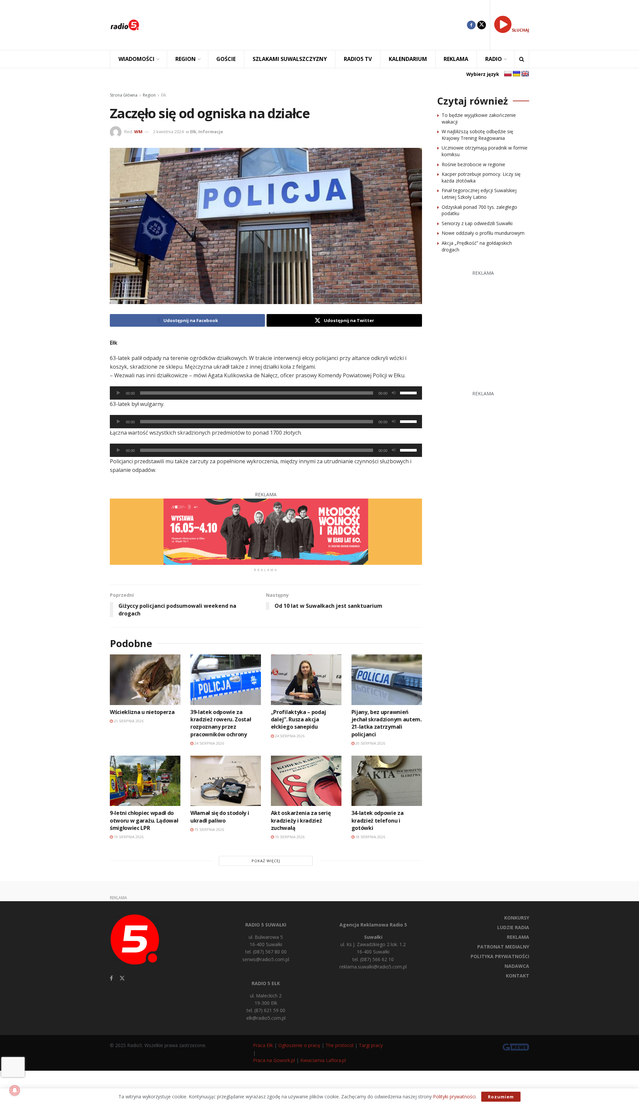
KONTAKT (517, 975)
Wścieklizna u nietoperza (142, 712)
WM (138, 132)
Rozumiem (501, 1097)
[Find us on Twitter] (481, 25)
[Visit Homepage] (125, 25)
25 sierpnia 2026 (128, 720)
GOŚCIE (226, 59)
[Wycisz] (393, 393)
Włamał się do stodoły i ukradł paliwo (219, 816)
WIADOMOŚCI (136, 59)
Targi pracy (371, 1045)
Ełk (163, 95)
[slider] (409, 392)
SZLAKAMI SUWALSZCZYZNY (290, 59)
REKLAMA (456, 59)
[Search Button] (521, 59)
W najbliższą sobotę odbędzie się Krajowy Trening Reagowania (477, 134)
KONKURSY (516, 918)
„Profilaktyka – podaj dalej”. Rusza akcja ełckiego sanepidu (298, 719)
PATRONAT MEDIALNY (503, 946)
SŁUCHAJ (520, 30)
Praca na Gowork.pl (274, 1060)
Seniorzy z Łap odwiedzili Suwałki (477, 223)
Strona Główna (123, 95)
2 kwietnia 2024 (168, 132)
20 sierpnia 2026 (369, 743)
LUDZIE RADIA (513, 927)
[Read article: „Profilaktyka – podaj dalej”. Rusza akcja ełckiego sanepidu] (306, 679)
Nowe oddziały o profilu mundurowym (483, 233)
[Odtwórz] (118, 393)
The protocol (339, 1045)
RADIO (493, 59)
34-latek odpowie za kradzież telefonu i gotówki (377, 820)
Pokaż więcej (266, 860)
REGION (185, 59)
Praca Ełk (263, 1045)
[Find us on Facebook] (471, 25)
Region (149, 95)
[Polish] (508, 74)
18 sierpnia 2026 (369, 836)
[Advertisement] (308, 25)
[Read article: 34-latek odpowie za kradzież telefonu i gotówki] (386, 781)
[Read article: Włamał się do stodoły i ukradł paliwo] (225, 781)
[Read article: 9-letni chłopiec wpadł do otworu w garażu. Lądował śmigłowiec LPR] (145, 781)
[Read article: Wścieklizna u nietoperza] (145, 679)
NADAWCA (517, 966)
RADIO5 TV (358, 59)
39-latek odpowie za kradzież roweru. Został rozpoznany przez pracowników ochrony (220, 723)
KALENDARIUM (408, 59)
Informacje (210, 132)
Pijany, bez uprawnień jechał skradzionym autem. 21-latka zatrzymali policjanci (386, 723)
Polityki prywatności (454, 1096)
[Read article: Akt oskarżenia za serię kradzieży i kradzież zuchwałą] (306, 781)
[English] (525, 74)
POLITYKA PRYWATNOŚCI (500, 956)
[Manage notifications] (14, 1090)
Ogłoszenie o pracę (299, 1045)
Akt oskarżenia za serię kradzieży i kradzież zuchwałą (301, 820)
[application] (266, 393)
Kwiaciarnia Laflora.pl (323, 1060)
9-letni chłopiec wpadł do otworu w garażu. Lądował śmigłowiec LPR (144, 820)
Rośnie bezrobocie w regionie (473, 164)
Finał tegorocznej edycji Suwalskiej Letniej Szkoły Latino (479, 193)
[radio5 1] (266, 531)
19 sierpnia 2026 (128, 836)
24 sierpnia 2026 (208, 743)
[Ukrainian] (517, 74)
